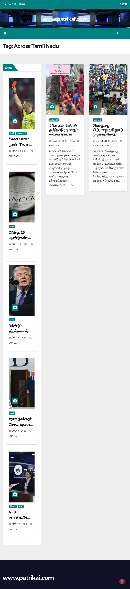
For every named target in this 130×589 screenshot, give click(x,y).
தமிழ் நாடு (54, 120)
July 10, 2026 (20, 151)
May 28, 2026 (20, 524)
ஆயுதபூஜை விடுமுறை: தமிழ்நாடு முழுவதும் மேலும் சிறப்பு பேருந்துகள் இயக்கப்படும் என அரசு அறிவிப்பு (108, 136)
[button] (117, 33)
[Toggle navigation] (124, 33)
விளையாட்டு (21, 133)
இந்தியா (13, 506)
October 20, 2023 (107, 141)
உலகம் (12, 133)
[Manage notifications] (122, 581)
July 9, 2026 (19, 337)
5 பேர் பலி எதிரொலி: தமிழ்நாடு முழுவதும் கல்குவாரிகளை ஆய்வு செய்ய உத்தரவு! (65, 132)
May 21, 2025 (60, 141)
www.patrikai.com (65, 19)
